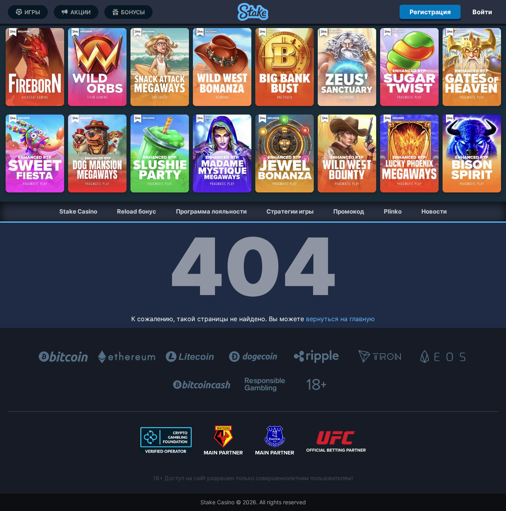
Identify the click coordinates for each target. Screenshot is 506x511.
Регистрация (430, 12)
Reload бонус (136, 211)
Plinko (393, 211)
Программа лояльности (211, 211)
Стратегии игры (289, 211)
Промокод (348, 211)
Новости (434, 211)
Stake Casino (78, 211)
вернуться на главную (340, 319)
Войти (482, 12)
